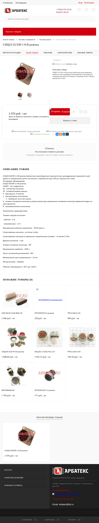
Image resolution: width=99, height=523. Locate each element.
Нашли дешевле (33, 131)
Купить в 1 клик (70, 120)
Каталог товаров (13, 31)
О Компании (8, 3)
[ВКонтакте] (57, 134)
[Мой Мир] (63, 134)
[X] (67, 134)
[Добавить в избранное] (44, 61)
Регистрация (89, 2)
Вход (80, 2)
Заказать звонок (62, 12)
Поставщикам (21, 3)
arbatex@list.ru (66, 504)
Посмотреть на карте (60, 490)
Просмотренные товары (49, 417)
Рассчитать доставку (73, 131)
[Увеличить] (24, 74)
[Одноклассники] (60, 134)
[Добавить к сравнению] (44, 66)
